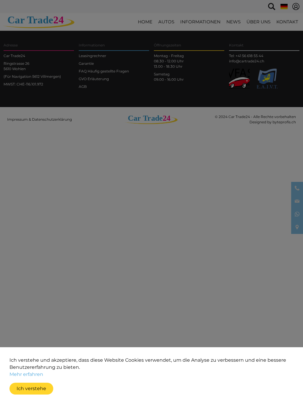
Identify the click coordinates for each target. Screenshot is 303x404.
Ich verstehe (31, 388)
